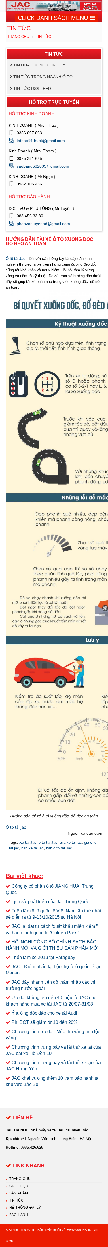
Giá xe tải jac (71, 842)
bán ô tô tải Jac (59, 848)
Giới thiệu (18, 1186)
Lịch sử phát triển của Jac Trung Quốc (50, 901)
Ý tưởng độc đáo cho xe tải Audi (44, 1013)
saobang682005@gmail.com (43, 166)
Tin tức (43, 36)
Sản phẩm (18, 1193)
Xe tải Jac (27, 842)
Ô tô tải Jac (15, 258)
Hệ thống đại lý (25, 1208)
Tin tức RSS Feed (32, 88)
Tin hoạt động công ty (39, 65)
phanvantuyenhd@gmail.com (43, 223)
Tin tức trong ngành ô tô (43, 76)
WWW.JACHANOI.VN (82, 1229)
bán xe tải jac (32, 848)
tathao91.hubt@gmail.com (41, 140)
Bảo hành (18, 1215)
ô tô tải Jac (48, 842)
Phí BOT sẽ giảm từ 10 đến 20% (44, 1022)
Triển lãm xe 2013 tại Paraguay (43, 957)
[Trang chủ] (54, 5)
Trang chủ (18, 36)
